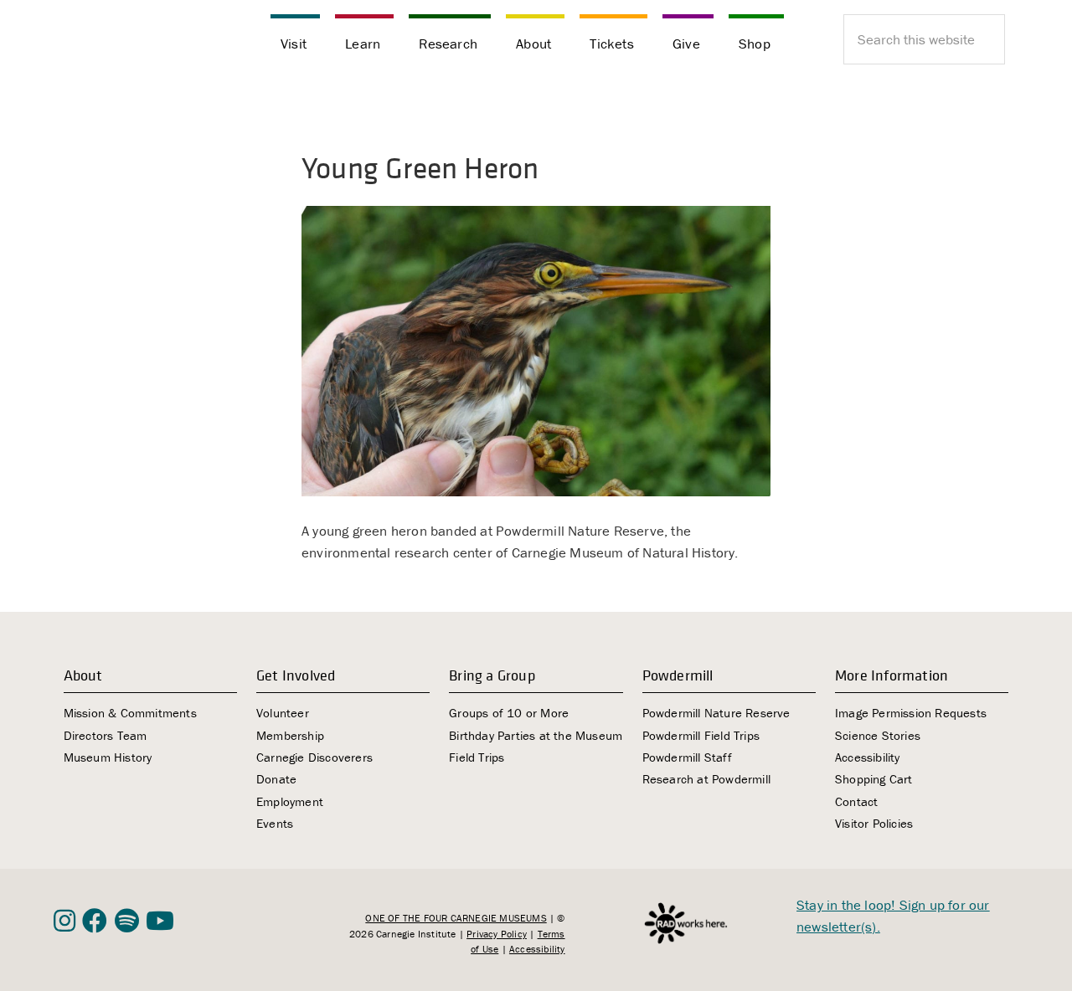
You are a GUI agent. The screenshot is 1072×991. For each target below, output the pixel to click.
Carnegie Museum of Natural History (137, 42)
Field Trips (476, 757)
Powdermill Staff (687, 757)
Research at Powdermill (706, 779)
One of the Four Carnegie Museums (455, 917)
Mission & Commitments (130, 713)
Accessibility (867, 757)
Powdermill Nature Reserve (716, 713)
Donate (276, 779)
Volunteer (282, 713)
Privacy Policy (496, 933)
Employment (289, 801)
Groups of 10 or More (509, 713)
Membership (290, 735)
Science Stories (877, 735)
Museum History (108, 757)
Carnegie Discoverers (314, 757)
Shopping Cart (874, 779)
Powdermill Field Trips (701, 735)
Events (274, 823)
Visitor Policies (874, 823)
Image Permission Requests (911, 713)
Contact (856, 801)
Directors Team (105, 735)
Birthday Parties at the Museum (535, 735)
